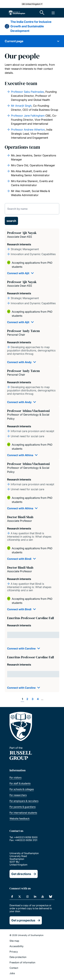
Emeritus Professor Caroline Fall (30, 618)
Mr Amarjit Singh (21, 105)
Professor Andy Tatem (23, 331)
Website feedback (20, 818)
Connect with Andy (19, 362)
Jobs (12, 973)
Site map (14, 940)
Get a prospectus (23, 920)
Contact (14, 967)
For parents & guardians (23, 806)
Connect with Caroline (21, 648)
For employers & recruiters (24, 800)
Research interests (19, 244)
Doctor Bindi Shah (20, 517)
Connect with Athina (20, 455)
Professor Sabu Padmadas (27, 91)
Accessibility (17, 946)
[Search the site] (42, 12)
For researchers (18, 795)
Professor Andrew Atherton (28, 129)
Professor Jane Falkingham (28, 115)
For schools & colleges (22, 789)
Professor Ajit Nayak (22, 232)
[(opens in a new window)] (12, 896)
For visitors (15, 777)
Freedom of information (22, 962)
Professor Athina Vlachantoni (28, 410)
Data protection (18, 957)
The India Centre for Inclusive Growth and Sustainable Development (30, 26)
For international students (23, 812)
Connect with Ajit (18, 273)
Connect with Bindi (19, 558)
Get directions (21, 874)
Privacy (14, 951)
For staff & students (20, 783)
